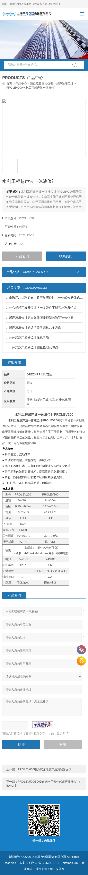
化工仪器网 (57, 869)
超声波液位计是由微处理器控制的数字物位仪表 (41, 317)
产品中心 (21, 83)
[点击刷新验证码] (42, 724)
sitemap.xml (70, 862)
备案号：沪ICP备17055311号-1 (39, 862)
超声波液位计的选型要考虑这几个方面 (35, 327)
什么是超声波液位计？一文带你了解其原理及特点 (43, 307)
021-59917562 (81, 649)
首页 (9, 83)
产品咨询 (22, 256)
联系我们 (65, 256)
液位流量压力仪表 (41, 83)
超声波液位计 (64, 83)
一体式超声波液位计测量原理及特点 (33, 347)
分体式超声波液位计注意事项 (29, 337)
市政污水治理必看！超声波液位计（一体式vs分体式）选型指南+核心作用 (46, 297)
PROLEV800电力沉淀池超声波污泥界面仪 (44, 769)
